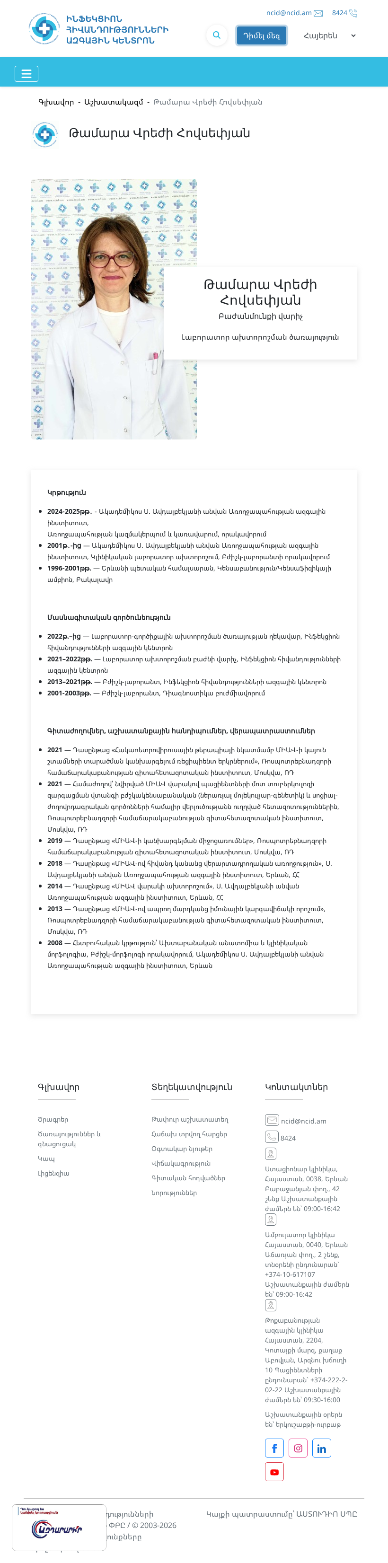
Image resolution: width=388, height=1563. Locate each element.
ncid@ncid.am (289, 12)
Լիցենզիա (54, 1172)
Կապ (46, 1158)
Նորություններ (174, 1192)
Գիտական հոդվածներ (188, 1177)
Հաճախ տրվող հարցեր (189, 1133)
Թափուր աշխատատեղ (189, 1119)
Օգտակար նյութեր (181, 1148)
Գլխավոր (56, 102)
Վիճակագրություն (181, 1163)
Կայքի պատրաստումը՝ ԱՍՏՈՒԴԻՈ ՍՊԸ (281, 1514)
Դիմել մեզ (261, 35)
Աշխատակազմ (113, 102)
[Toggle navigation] (26, 74)
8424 (339, 12)
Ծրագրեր (53, 1119)
